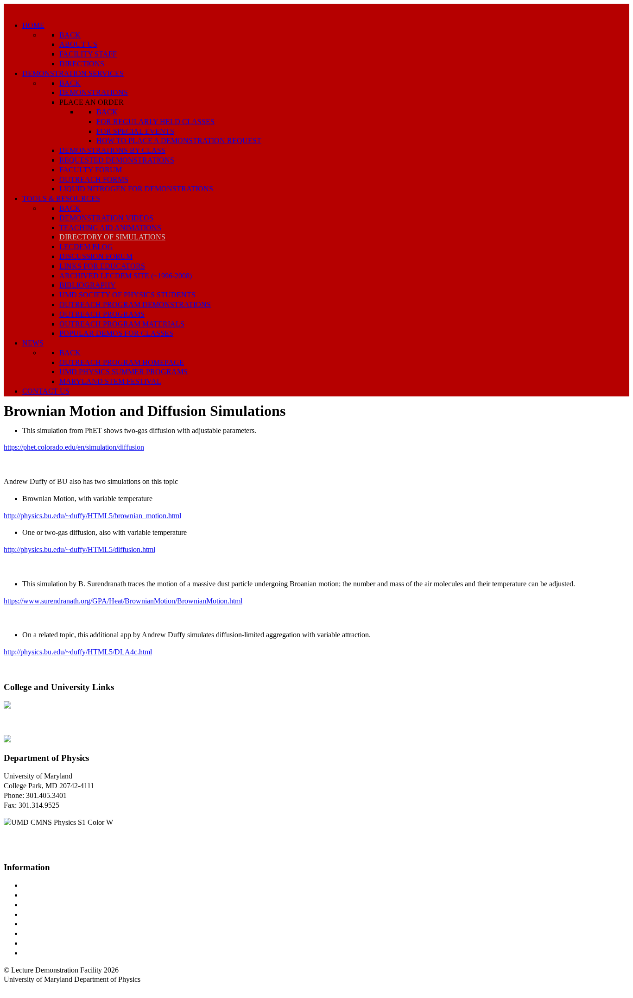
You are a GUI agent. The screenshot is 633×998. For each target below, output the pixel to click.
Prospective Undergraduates (63, 895)
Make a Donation (47, 933)
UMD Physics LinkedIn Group (68, 943)
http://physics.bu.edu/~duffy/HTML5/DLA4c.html (78, 652)
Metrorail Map (43, 914)
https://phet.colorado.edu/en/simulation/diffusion (74, 447)
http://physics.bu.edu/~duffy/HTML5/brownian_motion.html (92, 516)
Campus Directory (49, 885)
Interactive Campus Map (58, 905)
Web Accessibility (48, 953)
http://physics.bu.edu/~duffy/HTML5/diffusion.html (79, 549)
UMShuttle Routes (49, 924)
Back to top (21, 989)
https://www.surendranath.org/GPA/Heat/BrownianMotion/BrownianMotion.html (123, 601)
